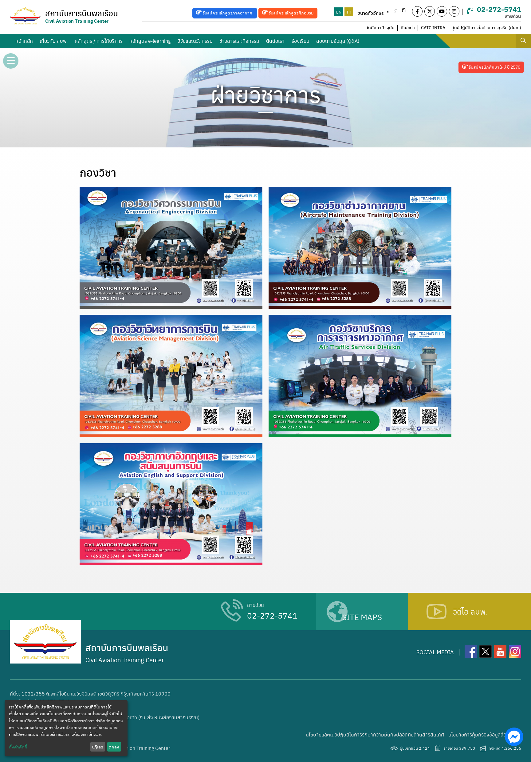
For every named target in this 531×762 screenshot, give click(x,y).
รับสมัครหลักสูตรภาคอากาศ (227, 13)
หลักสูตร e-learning (150, 40)
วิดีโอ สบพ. (470, 611)
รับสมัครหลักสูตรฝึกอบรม (291, 13)
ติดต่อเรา (275, 40)
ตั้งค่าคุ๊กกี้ (18, 747)
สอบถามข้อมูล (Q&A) (337, 40)
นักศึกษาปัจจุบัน (380, 27)
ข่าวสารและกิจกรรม (239, 40)
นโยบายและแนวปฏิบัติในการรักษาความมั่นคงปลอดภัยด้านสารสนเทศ (375, 734)
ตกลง (114, 747)
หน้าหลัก (24, 40)
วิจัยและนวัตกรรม (195, 40)
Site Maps (362, 616)
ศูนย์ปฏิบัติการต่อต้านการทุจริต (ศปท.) (486, 27)
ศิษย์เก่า (408, 27)
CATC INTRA (433, 27)
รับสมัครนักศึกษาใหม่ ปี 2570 (494, 67)
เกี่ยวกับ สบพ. (54, 40)
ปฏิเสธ (97, 747)
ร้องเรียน (300, 40)
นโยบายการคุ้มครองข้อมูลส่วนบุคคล (484, 734)
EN (338, 12)
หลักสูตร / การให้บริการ (99, 40)
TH (348, 12)
